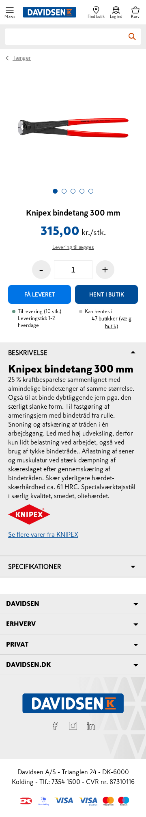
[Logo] (49, 12)
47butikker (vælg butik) (111, 322)
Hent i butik (106, 294)
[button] (10, 12)
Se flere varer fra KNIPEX (43, 534)
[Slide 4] (81, 191)
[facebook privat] (55, 727)
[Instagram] (73, 727)
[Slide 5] (90, 191)
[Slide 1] (55, 191)
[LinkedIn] (91, 727)
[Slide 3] (73, 191)
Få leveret (39, 294)
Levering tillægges (73, 247)
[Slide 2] (64, 191)
